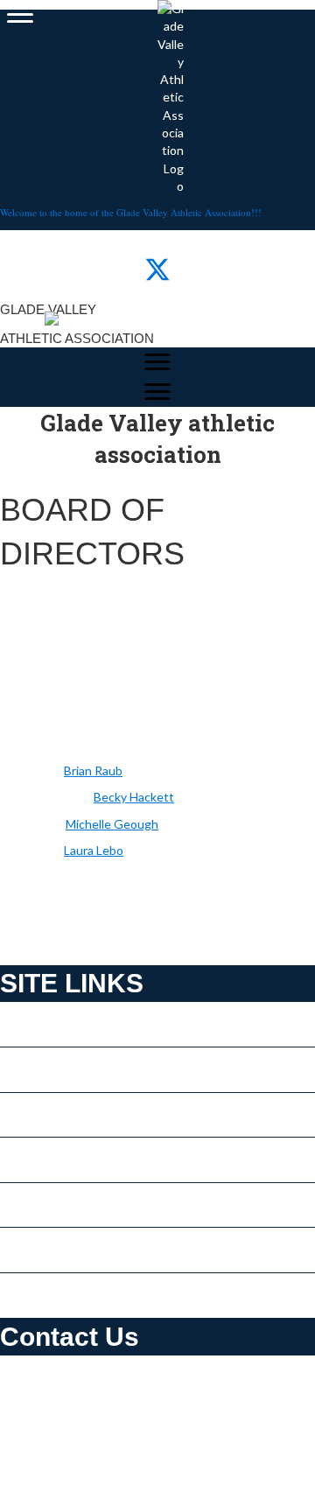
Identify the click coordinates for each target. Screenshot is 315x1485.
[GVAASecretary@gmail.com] (64, 823)
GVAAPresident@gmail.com (113, 1466)
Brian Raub (93, 770)
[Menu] (20, 15)
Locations (26, 1164)
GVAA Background (53, 1254)
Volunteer (27, 1118)
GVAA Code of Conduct (66, 1208)
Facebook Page (41, 1073)
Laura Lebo (93, 850)
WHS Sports (33, 1299)
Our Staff (26, 1028)
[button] (122, 269)
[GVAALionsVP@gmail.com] (92, 796)
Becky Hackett (134, 796)
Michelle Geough (112, 823)
